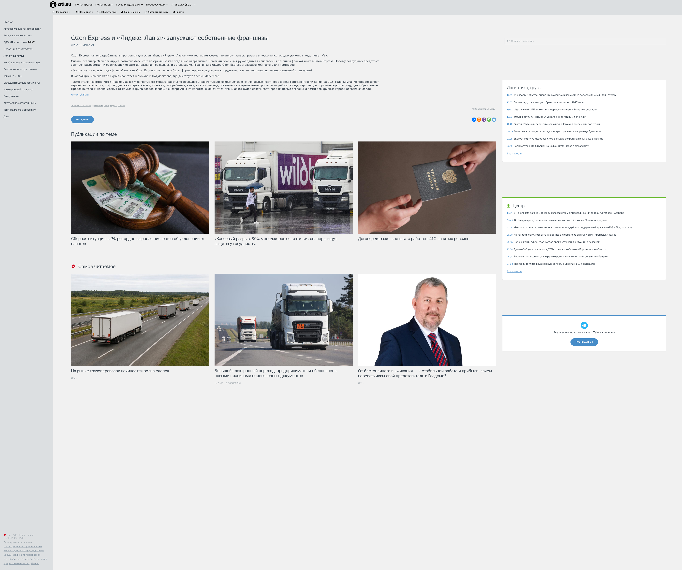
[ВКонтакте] (474, 120)
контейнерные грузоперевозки (21, 559)
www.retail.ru (80, 94)
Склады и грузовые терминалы (22, 82)
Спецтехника (11, 96)
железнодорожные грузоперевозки (24, 550)
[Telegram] (494, 120)
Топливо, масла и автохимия (20, 109)
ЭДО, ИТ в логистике (15, 42)
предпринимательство (16, 563)
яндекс (113, 105)
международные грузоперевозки (22, 554)
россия (8, 546)
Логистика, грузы (14, 55)
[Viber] (484, 120)
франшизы (97, 105)
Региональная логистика (17, 35)
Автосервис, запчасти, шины (20, 102)
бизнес (35, 563)
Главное (8, 21)
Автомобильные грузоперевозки (22, 28)
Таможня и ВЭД (13, 75)
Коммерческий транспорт (18, 89)
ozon (106, 105)
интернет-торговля (81, 105)
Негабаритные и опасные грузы (22, 62)
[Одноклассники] (479, 120)
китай (44, 559)
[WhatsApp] (489, 120)
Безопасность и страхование (20, 69)
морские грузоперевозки (27, 546)
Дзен (6, 116)
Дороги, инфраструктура (18, 48)
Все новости (514, 153)
